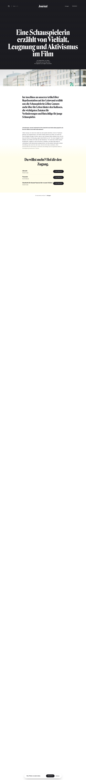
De (14, 6)
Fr (17, 6)
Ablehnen (57, 775)
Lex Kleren (47, 60)
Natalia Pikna (41, 60)
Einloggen (67, 6)
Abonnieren (74, 6)
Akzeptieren (50, 775)
